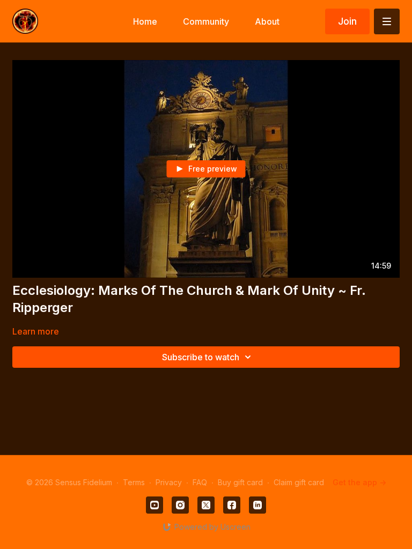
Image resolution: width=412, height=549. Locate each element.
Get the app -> (359, 482)
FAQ (200, 482)
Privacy (169, 482)
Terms (134, 482)
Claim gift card (299, 482)
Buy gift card (240, 482)
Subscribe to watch (200, 357)
